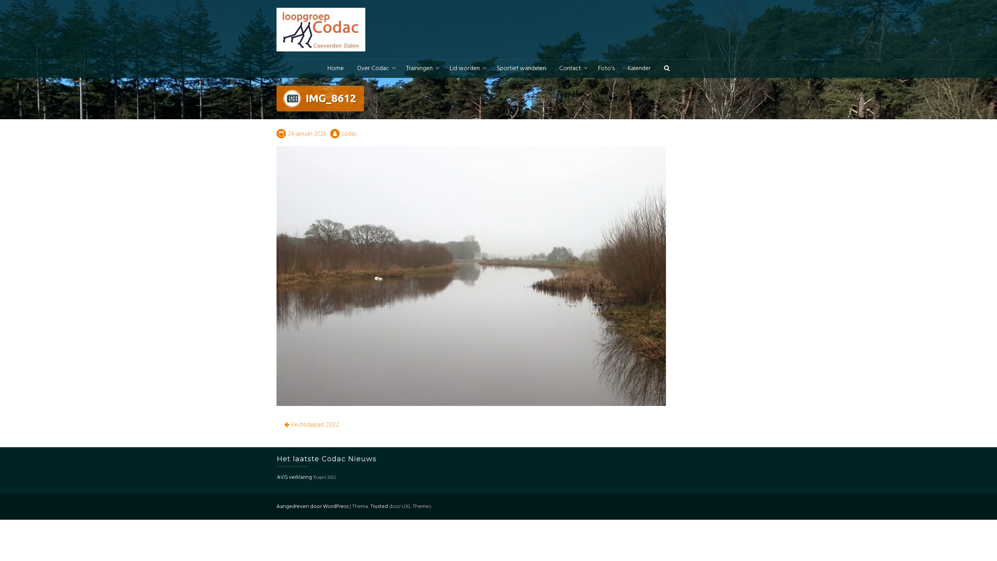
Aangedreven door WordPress (313, 506)
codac (349, 133)
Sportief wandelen (521, 69)
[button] (667, 69)
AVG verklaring (294, 477)
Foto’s (606, 69)
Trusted (379, 506)
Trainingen (419, 69)
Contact (570, 69)
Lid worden (465, 69)
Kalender (639, 69)
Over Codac (373, 69)
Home (336, 69)
